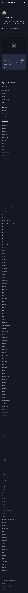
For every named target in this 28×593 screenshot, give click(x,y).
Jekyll (4, 319)
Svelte (4, 498)
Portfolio (5, 421)
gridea (4, 295)
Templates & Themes (7, 510)
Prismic (4, 427)
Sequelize (5, 564)
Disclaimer (4, 589)
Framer (4, 274)
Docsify (4, 232)
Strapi (4, 483)
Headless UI (5, 304)
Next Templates (6, 110)
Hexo (3, 307)
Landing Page (6, 325)
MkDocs (4, 364)
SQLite (4, 555)
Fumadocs (4, 283)
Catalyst (4, 182)
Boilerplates (6, 164)
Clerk (3, 188)
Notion (4, 388)
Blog (3, 161)
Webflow (4, 540)
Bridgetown (5, 170)
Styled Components (7, 489)
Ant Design (5, 137)
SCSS (3, 463)
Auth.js (4, 149)
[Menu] (25, 2)
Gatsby (4, 286)
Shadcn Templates (7, 113)
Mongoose (4, 567)
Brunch (4, 173)
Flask (3, 262)
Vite (3, 525)
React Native (6, 445)
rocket (4, 454)
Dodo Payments (6, 400)
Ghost (3, 292)
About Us (4, 93)
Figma (3, 256)
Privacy (4, 583)
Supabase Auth (6, 495)
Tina (3, 513)
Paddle (4, 394)
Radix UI (4, 433)
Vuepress (4, 534)
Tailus (4, 501)
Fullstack (5, 280)
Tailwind (4, 504)
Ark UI (4, 140)
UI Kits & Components (8, 519)
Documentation (6, 235)
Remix (3, 451)
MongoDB (4, 367)
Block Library (6, 158)
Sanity (4, 460)
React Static (6, 448)
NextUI (4, 385)
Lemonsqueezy (6, 331)
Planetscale (5, 418)
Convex (4, 200)
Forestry (4, 271)
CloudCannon (5, 191)
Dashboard (5, 214)
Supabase (4, 492)
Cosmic (4, 203)
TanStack (4, 507)
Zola (3, 543)
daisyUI (4, 211)
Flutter (4, 268)
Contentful (5, 197)
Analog (4, 128)
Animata (4, 134)
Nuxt (3, 391)
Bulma (3, 176)
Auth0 (3, 146)
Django (4, 229)
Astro (3, 143)
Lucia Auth (5, 337)
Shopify (4, 468)
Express (4, 253)
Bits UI (4, 155)
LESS (3, 334)
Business (4, 179)
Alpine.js (5, 125)
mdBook (4, 352)
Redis (3, 546)
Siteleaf (4, 471)
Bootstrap (5, 167)
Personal (4, 415)
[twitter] (14, 102)
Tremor (4, 516)
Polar (3, 397)
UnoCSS (4, 522)
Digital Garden (6, 220)
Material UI (5, 349)
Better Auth (5, 152)
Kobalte (4, 322)
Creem (3, 403)
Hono (3, 310)
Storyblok (5, 480)
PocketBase (5, 570)
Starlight (5, 477)
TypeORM (4, 561)
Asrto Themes (5, 116)
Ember (3, 250)
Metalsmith (5, 355)
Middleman (5, 361)
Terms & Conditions (7, 586)
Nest (3, 370)
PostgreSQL (5, 549)
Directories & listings (9, 223)
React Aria (5, 442)
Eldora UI (5, 244)
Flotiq (4, 265)
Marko (3, 346)
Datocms (4, 217)
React (3, 439)
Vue (3, 531)
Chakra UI (5, 185)
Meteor (4, 358)
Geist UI (4, 289)
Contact (4, 96)
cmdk (3, 194)
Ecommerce (5, 241)
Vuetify (4, 537)
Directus (4, 226)
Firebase (4, 259)
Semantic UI (5, 466)
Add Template (5, 90)
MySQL (3, 552)
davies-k (7, 60)
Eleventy (4, 247)
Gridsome (4, 298)
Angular (4, 131)
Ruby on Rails (6, 436)
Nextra (4, 382)
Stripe (4, 486)
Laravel (4, 328)
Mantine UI (5, 343)
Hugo (3, 316)
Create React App (7, 206)
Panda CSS (5, 406)
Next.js (4, 379)
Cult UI (4, 208)
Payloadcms (5, 412)
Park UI (4, 409)
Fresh (3, 277)
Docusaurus (5, 238)
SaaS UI (4, 457)
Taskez (6, 56)
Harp (3, 301)
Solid (3, 474)
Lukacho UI (5, 340)
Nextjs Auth (5, 376)
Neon (3, 558)
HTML (3, 313)
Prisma (4, 424)
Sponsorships (5, 99)
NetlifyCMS (5, 373)
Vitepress (5, 528)
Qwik (3, 430)
